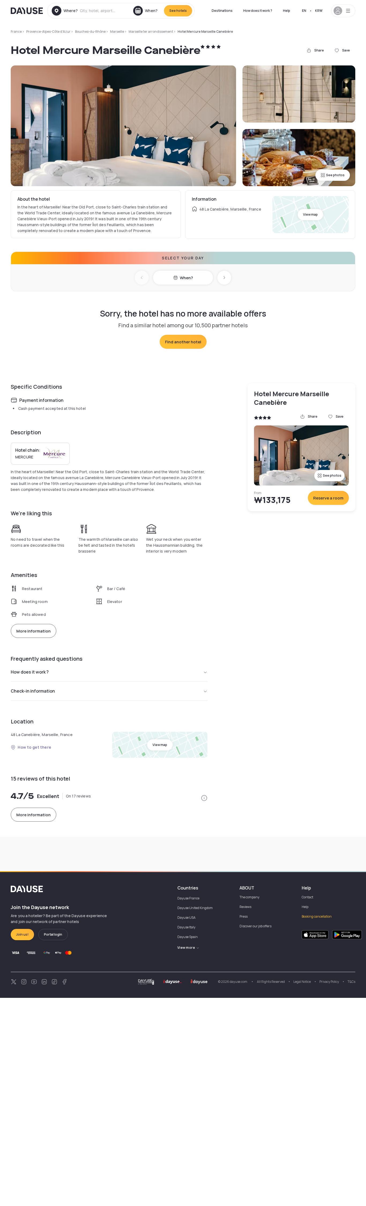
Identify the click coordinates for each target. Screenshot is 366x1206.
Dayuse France (188, 898)
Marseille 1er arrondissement (151, 31)
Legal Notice (302, 981)
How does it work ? (257, 10)
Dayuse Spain (187, 937)
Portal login (53, 934)
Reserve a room (328, 498)
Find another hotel (183, 342)
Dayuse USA (186, 917)
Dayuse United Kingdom (195, 908)
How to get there (34, 747)
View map (310, 214)
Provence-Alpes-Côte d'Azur (48, 31)
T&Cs (351, 981)
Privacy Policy (329, 981)
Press (244, 916)
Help (286, 10)
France (16, 31)
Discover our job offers (255, 926)
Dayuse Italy (186, 927)
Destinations (222, 10)
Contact (307, 897)
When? (186, 278)
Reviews (245, 906)
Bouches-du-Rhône (90, 31)
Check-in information (33, 691)
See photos (335, 175)
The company (249, 897)
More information (33, 631)
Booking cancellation (317, 916)
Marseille (117, 31)
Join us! (22, 934)
